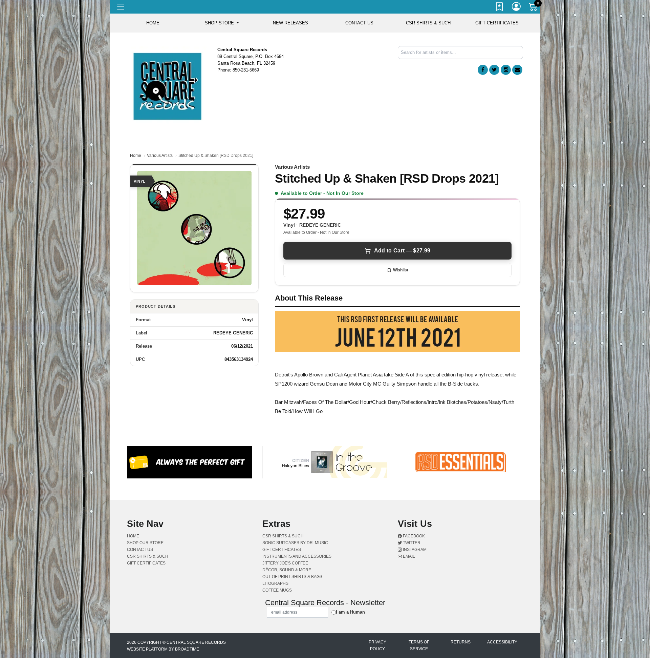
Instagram (414, 549)
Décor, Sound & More (286, 570)
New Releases (290, 22)
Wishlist (400, 270)
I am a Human (350, 612)
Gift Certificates (497, 22)
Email (408, 556)
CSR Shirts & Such (428, 22)
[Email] (517, 70)
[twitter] (494, 70)
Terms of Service (419, 645)
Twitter (411, 542)
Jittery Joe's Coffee (285, 563)
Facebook (413, 536)
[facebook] (483, 70)
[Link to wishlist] (499, 8)
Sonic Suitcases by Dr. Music (295, 542)
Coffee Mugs (277, 590)
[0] (533, 8)
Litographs (275, 583)
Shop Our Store (145, 542)
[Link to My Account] (516, 8)
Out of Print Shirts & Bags (292, 576)
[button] (221, 23)
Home (135, 155)
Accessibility (502, 642)
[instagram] (506, 70)
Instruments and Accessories (296, 556)
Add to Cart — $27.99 (402, 250)
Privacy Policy (377, 645)
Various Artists (160, 155)
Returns (461, 642)
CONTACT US (359, 22)
